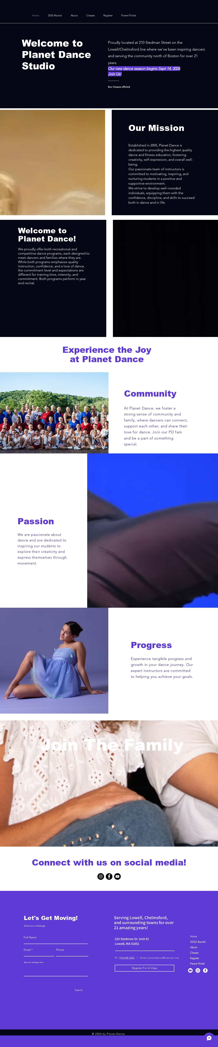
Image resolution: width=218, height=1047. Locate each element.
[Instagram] (100, 876)
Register (194, 958)
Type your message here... (34, 962)
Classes (194, 953)
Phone (60, 949)
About (193, 947)
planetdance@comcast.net (163, 957)
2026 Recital (198, 942)
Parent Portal (197, 963)
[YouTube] (117, 876)
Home (193, 936)
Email (27, 949)
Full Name (30, 937)
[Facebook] (109, 876)
